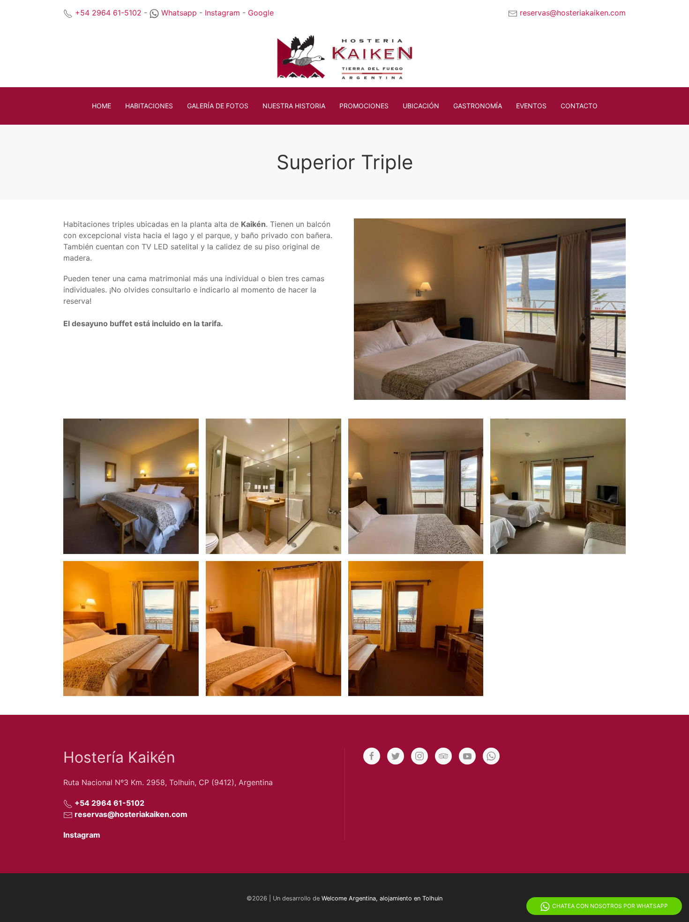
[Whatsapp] (491, 756)
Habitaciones (149, 106)
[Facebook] (371, 756)
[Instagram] (419, 756)
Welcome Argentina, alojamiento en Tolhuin (382, 898)
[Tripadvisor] (443, 756)
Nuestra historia (293, 106)
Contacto (579, 106)
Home (101, 106)
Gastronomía (477, 106)
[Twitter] (395, 756)
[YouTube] (467, 756)
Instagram (222, 12)
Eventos (531, 106)
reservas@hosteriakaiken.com (573, 12)
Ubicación (421, 106)
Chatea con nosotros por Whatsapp (610, 905)
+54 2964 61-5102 (108, 12)
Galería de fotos (217, 106)
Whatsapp (179, 12)
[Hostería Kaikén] (127, 486)
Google (261, 12)
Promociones (364, 106)
